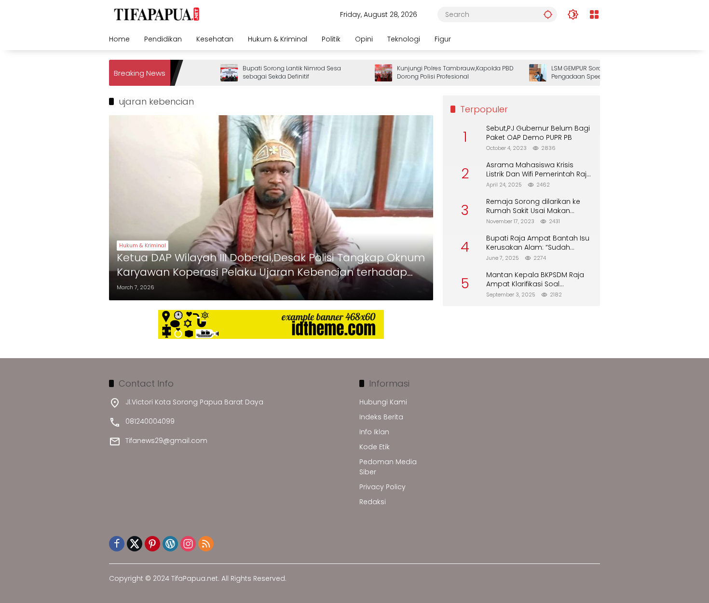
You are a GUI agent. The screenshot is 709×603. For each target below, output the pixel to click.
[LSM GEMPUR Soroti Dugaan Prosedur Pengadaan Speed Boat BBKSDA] (520, 72)
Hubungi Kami (383, 402)
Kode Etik (374, 447)
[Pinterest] (152, 543)
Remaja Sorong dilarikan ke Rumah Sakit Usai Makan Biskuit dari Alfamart (533, 206)
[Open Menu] (594, 14)
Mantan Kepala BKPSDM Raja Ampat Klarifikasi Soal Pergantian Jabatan (535, 279)
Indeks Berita (381, 417)
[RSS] (206, 543)
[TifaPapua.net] (157, 14)
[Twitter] (134, 543)
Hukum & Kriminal (142, 245)
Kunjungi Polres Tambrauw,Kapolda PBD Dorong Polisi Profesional (437, 72)
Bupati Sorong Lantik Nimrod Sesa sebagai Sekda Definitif (274, 72)
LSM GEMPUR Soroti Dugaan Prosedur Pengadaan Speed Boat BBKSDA (586, 72)
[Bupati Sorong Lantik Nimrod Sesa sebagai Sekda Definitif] (211, 72)
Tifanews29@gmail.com (166, 440)
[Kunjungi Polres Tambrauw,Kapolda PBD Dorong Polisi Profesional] (365, 72)
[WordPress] (170, 543)
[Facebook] (116, 543)
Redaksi (372, 502)
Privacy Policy (382, 487)
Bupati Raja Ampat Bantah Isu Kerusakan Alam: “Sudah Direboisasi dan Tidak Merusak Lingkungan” (538, 243)
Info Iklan (374, 432)
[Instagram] (188, 543)
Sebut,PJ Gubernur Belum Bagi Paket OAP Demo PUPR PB (538, 133)
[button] (548, 14)
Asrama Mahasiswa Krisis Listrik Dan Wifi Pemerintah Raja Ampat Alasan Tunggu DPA (538, 170)
